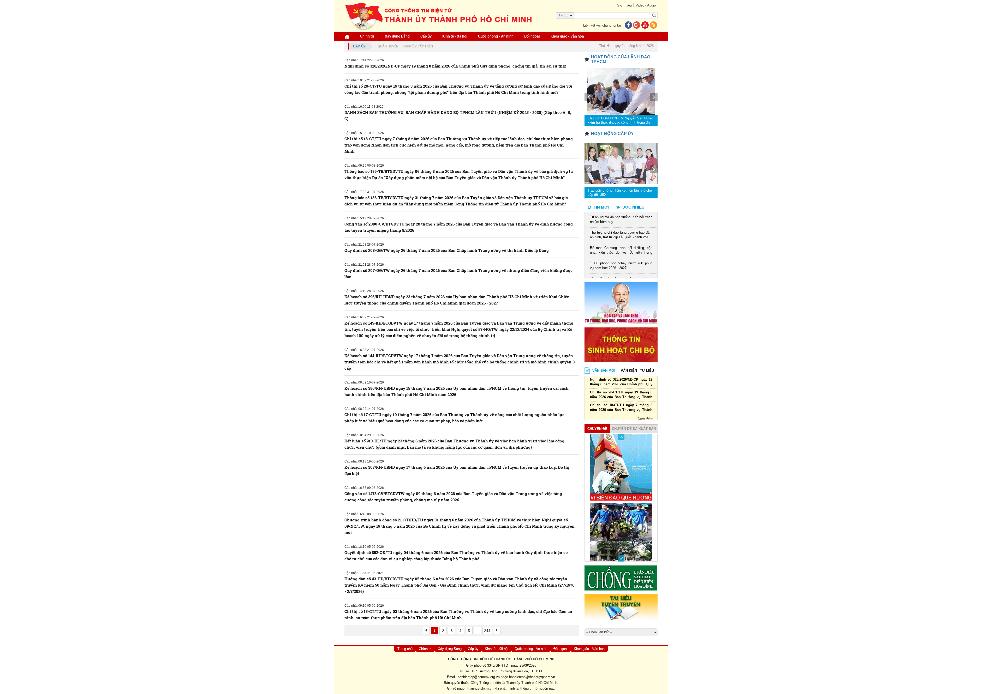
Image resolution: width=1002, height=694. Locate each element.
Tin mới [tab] (601, 207)
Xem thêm (645, 419)
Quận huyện (388, 46)
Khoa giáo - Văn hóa (567, 36)
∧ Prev (621, 437)
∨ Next (621, 558)
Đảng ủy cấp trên (417, 46)
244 (487, 631)
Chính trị (367, 36)
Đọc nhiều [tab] (633, 207)
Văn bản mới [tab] (603, 371)
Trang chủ (405, 649)
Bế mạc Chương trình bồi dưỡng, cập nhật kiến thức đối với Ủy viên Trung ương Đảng (621, 250)
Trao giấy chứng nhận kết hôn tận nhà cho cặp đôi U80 (620, 192)
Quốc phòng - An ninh (496, 36)
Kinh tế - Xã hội (454, 36)
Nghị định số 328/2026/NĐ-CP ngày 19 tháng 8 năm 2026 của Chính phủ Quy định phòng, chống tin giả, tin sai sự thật (455, 66)
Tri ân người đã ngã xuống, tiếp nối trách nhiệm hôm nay (621, 219)
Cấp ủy (426, 36)
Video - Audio (646, 5)
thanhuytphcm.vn (480, 688)
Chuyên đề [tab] (597, 429)
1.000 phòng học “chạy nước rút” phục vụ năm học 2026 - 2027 (621, 265)
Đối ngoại (532, 36)
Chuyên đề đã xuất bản (634, 429)
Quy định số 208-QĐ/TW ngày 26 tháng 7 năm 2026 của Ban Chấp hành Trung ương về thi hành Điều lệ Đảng (446, 250)
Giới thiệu (624, 5)
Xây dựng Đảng (397, 36)
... (477, 631)
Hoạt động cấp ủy (612, 133)
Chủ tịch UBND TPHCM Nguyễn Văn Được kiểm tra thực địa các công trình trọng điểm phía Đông (620, 120)
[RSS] (653, 25)
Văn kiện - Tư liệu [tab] (637, 371)
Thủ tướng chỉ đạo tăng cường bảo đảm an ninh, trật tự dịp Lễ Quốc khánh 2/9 (621, 234)
